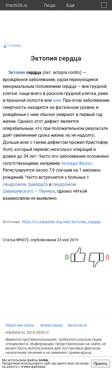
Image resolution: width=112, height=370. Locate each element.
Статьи (15, 45)
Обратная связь (19, 325)
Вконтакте (77, 325)
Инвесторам (52, 325)
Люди (49, 5)
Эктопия (16, 72)
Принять (100, 364)
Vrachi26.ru (16, 5)
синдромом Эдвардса (25, 184)
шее (57, 100)
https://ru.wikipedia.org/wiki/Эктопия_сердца (61, 222)
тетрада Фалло (76, 163)
